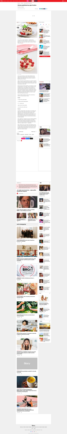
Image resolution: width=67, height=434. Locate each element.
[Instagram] (43, 24)
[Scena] (34, 428)
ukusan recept (27, 134)
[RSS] (49, 24)
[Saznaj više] (49, 81)
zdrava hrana (22, 134)
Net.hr (17, 208)
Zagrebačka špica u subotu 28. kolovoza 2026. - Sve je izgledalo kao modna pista (32, 220)
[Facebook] (40, 24)
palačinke (18, 134)
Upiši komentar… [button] (21, 193)
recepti (33, 134)
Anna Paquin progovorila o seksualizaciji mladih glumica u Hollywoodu (21, 220)
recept (30, 134)
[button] (36, 8)
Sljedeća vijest (33, 131)
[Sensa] (32, 428)
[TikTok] (46, 24)
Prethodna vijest (21, 131)
